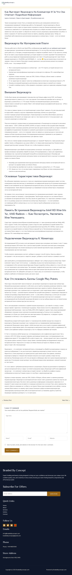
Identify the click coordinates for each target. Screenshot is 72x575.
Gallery (5, 512)
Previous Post (7, 400)
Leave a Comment (10, 18)
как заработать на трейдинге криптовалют (53, 48)
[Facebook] (4, 525)
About (4, 507)
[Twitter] (8, 525)
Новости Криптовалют (23, 18)
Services (5, 510)
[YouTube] (15, 525)
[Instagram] (11, 525)
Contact (5, 514)
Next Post (66, 400)
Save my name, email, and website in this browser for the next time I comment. (30, 445)
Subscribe (54, 494)
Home (4, 505)
